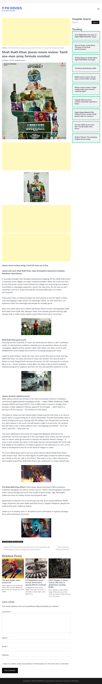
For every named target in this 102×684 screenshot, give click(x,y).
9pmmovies (21, 60)
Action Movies (7, 541)
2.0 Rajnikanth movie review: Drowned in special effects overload (35, 582)
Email (5, 646)
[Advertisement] (36, 32)
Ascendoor (59, 681)
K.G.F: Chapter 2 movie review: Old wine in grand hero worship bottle (58, 583)
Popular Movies (17, 541)
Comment (7, 612)
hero (40, 345)
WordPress (75, 681)
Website (5, 655)
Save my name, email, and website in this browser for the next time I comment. (36, 664)
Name (5, 638)
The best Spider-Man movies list (11, 581)
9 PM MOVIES (12, 8)
